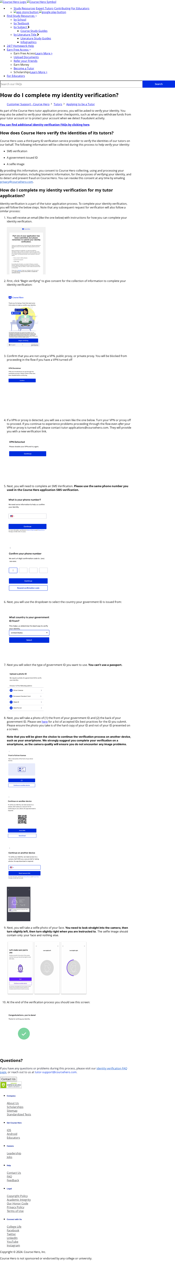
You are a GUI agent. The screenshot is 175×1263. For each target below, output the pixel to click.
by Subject (21, 27)
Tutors (58, 104)
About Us (13, 1103)
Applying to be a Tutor (80, 104)
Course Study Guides (34, 31)
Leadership (14, 1153)
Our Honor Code (17, 1203)
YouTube (12, 1242)
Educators (13, 1138)
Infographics (29, 42)
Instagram (13, 1245)
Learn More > (43, 53)
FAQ (9, 1176)
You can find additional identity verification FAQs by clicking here (44, 125)
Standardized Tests (19, 1114)
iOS (9, 1130)
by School (20, 19)
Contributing (62, 8)
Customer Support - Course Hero (28, 104)
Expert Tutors (44, 8)
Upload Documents (26, 57)
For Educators (80, 8)
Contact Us (8, 1079)
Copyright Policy (17, 1196)
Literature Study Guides (36, 38)
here (45, 722)
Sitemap (12, 1111)
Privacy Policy (15, 1207)
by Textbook (21, 23)
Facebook (13, 1230)
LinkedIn (12, 1238)
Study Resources (24, 8)
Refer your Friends (25, 61)
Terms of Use (15, 1211)
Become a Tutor (24, 68)
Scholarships (15, 1107)
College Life (14, 1227)
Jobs (9, 1157)
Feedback (13, 1180)
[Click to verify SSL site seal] (11, 1087)
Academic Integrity (19, 1200)
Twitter (11, 1234)
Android (12, 1134)
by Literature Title (25, 34)
